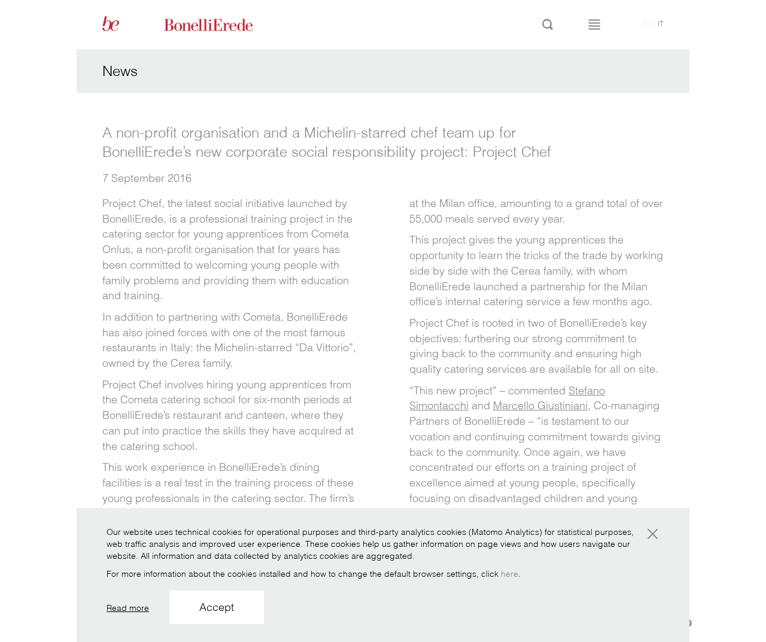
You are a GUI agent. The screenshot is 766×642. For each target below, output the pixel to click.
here (509, 573)
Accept (216, 607)
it (661, 23)
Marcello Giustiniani (540, 405)
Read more (128, 608)
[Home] (222, 24)
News (120, 71)
